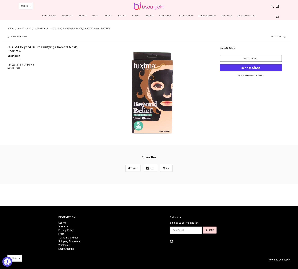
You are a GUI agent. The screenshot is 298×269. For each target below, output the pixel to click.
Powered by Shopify (280, 259)
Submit (209, 230)
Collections (24, 28)
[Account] (278, 6)
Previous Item (19, 36)
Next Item (276, 36)
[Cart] (278, 17)
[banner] (149, 5)
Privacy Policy (66, 230)
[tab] (13, 56)
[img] (272, 6)
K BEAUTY (40, 28)
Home (10, 28)
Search (62, 222)
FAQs (61, 233)
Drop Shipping (66, 248)
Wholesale (64, 245)
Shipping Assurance (69, 241)
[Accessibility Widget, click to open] (7, 262)
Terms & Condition (68, 237)
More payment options (251, 75)
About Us (63, 226)
